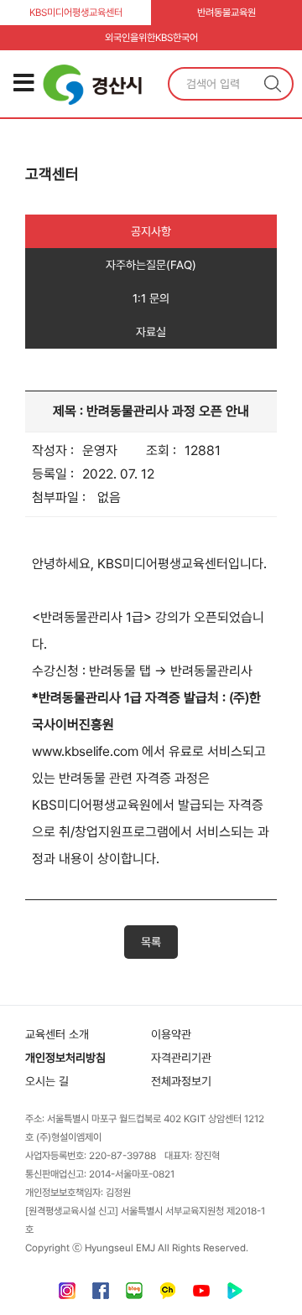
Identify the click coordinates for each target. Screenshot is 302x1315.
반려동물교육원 (226, 12)
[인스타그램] (67, 1294)
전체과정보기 (181, 1081)
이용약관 (171, 1034)
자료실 (151, 332)
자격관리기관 (181, 1057)
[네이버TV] (234, 1294)
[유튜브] (201, 1294)
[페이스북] (100, 1294)
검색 (272, 83)
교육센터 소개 (57, 1034)
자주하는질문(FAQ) (151, 265)
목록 (150, 942)
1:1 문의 (151, 298)
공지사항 (151, 231)
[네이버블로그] (134, 1294)
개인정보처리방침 (65, 1057)
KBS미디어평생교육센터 (75, 12)
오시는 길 (47, 1081)
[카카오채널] (167, 1294)
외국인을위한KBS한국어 (151, 38)
